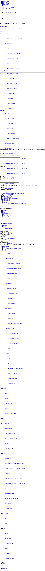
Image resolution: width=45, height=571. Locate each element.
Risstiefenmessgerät (6, 199)
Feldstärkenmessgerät (6, 200)
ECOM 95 (2, 70)
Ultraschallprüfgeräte (6, 192)
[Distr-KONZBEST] (22, 112)
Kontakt (3, 221)
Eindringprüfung (5, 202)
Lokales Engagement (6, 214)
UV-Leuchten (4, 204)
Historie (3, 212)
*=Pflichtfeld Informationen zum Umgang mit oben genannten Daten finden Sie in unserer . (18, 185)
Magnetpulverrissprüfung (7, 201)
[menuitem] (23, 201)
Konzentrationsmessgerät (7, 196)
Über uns (4, 210)
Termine (3, 219)
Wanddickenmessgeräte (6, 195)
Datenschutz (4, 225)
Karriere (3, 211)
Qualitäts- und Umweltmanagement (8, 215)
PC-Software (4, 205)
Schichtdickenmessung (6, 198)
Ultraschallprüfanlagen (6, 193)
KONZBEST (3, 110)
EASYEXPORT (4, 26)
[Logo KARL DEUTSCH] (10, 12)
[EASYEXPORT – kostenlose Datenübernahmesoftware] (11, 28)
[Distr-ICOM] (22, 33)
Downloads (4, 217)
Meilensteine (4, 213)
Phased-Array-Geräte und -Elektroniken (9, 194)
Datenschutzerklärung (33, 185)
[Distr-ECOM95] (22, 73)
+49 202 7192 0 (3, 239)
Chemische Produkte (6, 203)
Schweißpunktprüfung (6, 197)
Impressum (4, 226)
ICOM (1, 31)
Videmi (32, 244)
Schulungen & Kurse (6, 216)
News (3, 218)
